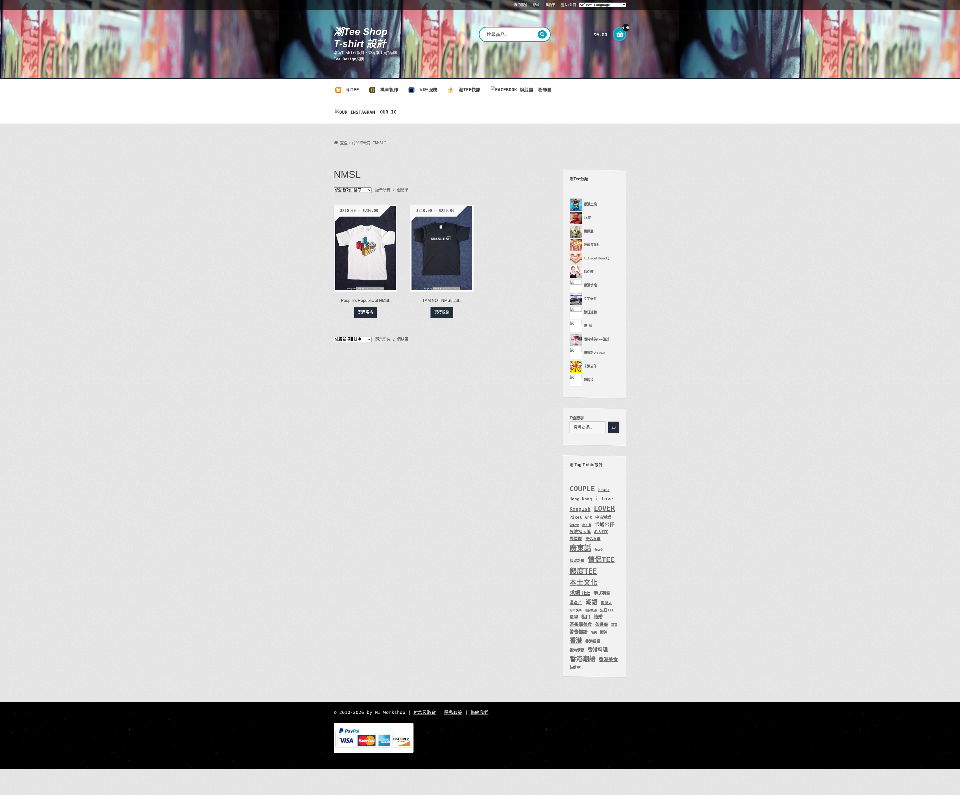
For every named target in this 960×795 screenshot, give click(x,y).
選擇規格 (365, 312)
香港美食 (608, 659)
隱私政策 (453, 712)
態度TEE (583, 571)
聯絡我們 (479, 712)
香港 (576, 640)
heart (604, 490)
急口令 (598, 549)
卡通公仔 (604, 524)
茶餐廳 (601, 624)
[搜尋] (614, 427)
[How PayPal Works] (480, 738)
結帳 (536, 5)
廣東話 (580, 548)
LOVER (604, 508)
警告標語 (579, 631)
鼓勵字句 (577, 667)
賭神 (604, 632)
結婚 (598, 616)
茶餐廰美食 (581, 624)
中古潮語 (603, 517)
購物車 (550, 5)
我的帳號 (520, 5)
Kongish (580, 509)
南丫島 (586, 525)
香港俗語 (592, 641)
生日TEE (607, 610)
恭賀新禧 (577, 560)
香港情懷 (577, 650)
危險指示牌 (580, 531)
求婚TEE (580, 593)
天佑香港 (593, 539)
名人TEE (601, 532)
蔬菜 (614, 625)
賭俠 (594, 632)
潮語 (592, 602)
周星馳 (576, 538)
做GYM (574, 525)
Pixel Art (581, 517)
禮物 (574, 617)
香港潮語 (583, 659)
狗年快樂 (576, 610)
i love (604, 499)
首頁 (344, 143)
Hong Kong (581, 499)
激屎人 (606, 603)
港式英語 (602, 593)
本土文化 (584, 582)
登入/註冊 (568, 5)
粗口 (585, 616)
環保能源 (591, 610)
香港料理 (598, 650)
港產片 (576, 602)
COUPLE (582, 489)
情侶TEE (601, 559)
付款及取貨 (425, 712)
